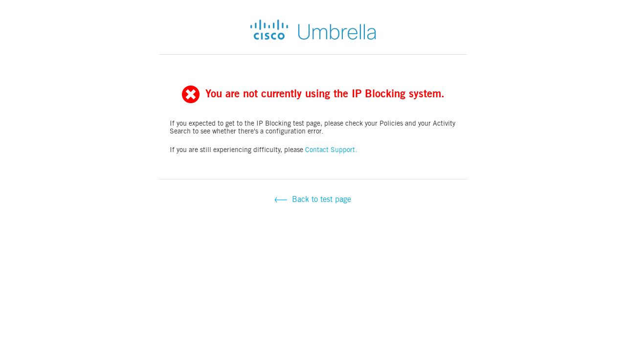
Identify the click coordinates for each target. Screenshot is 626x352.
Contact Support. (331, 150)
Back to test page (320, 199)
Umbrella (313, 30)
